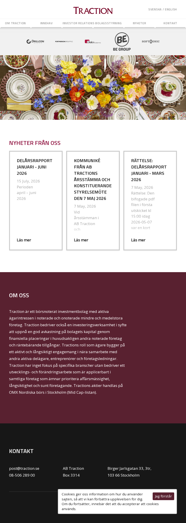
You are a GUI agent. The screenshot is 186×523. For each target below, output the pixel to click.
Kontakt (170, 23)
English (171, 9)
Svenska (155, 9)
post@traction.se (24, 468)
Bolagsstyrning (108, 23)
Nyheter (139, 23)
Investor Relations (78, 23)
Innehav (46, 23)
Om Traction (15, 23)
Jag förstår (163, 496)
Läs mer (24, 239)
